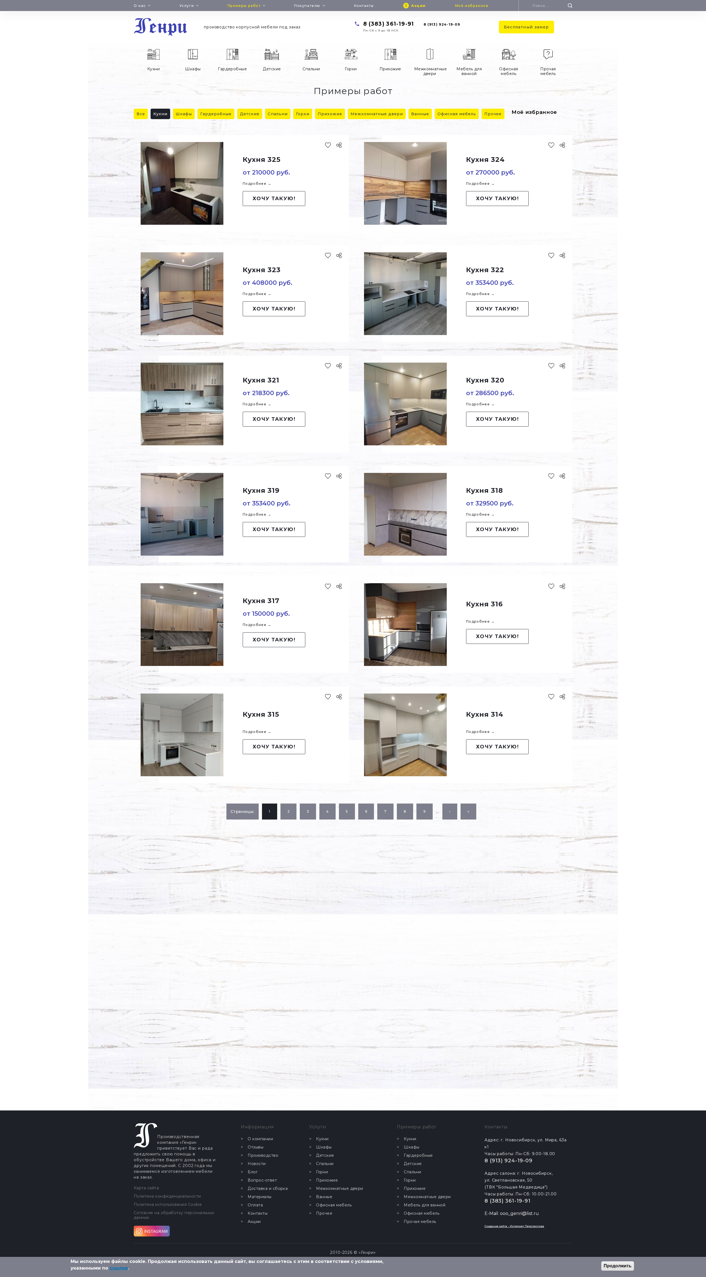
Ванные (420, 113)
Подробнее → (257, 183)
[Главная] (160, 27)
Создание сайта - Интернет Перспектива (514, 1226)
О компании (260, 1139)
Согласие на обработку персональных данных (174, 1215)
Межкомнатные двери (430, 71)
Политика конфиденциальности (167, 1196)
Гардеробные (232, 68)
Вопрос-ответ (262, 1180)
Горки (351, 68)
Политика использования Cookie (168, 1204)
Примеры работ (244, 6)
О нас (140, 6)
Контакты (364, 6)
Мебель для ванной (469, 71)
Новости (257, 1163)
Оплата (255, 1205)
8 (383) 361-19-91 (388, 24)
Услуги (187, 6)
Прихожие (390, 68)
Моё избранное (472, 6)
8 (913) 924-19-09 (442, 24)
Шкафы (192, 68)
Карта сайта (146, 1188)
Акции (418, 6)
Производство (263, 1155)
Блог (253, 1172)
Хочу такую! (274, 199)
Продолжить (618, 1265)
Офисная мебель (508, 71)
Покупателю (307, 6)
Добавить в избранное (328, 145)
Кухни (153, 68)
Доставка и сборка (268, 1188)
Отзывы (255, 1147)
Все (141, 113)
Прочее (493, 113)
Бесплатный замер (526, 27)
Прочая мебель (548, 71)
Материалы (259, 1197)
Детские (272, 68)
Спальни (311, 68)
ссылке (118, 1268)
